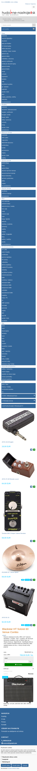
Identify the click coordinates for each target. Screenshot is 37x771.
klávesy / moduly (6, 387)
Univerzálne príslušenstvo (8, 366)
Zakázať (25, 765)
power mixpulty (6, 252)
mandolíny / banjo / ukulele (9, 51)
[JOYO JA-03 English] (18, 425)
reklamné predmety (7, 379)
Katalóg (3, 716)
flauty (3, 165)
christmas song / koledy (8, 364)
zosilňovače (5, 254)
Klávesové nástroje (7, 132)
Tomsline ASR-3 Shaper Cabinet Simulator (14, 533)
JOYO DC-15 (5, 617)
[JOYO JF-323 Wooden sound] (18, 465)
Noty (3, 323)
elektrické (4, 36)
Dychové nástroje (6, 160)
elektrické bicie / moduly (8, 206)
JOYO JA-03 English (7, 442)
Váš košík (18, 29)
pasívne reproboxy (6, 257)
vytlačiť (4, 635)
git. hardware (5, 86)
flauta (3, 341)
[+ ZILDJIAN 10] (34, 580)
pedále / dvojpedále (7, 234)
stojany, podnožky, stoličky (9, 97)
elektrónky (4, 99)
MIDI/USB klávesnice (7, 142)
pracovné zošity (6, 361)
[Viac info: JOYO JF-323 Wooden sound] (31, 487)
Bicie (3, 198)
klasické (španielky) (7, 38)
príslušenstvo (5, 130)
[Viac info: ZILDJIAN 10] (31, 580)
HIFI (3, 313)
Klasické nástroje (6, 188)
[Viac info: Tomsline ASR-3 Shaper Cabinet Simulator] (31, 541)
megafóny (4, 295)
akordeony (4, 191)
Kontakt (3, 724)
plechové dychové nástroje (9, 170)
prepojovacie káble (6, 287)
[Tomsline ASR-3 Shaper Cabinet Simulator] (12, 511)
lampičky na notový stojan (8, 374)
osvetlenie (4, 320)
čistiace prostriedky (7, 376)
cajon (3, 216)
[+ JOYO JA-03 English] (34, 450)
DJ (2, 300)
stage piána (5, 140)
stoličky (4, 158)
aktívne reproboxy (6, 264)
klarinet (4, 356)
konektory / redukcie (7, 280)
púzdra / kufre (5, 92)
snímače (4, 74)
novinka (27, 579)
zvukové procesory (7, 275)
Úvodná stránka (7, 19)
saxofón (4, 343)
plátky (3, 180)
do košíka (19, 664)
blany (3, 236)
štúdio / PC (5, 297)
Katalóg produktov (17, 19)
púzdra (3, 242)
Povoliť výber (16, 765)
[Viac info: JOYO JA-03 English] (31, 450)
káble (3, 277)
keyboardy (4, 135)
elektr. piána (5, 137)
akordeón (4, 333)
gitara (3, 325)
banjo (3, 348)
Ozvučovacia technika (7, 247)
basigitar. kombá (6, 114)
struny (3, 71)
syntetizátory (5, 145)
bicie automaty (5, 201)
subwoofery (5, 262)
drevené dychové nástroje (8, 173)
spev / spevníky (6, 351)
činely (3, 211)
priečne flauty (5, 163)
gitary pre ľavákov (6, 43)
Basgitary (4, 104)
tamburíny (4, 226)
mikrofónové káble (6, 285)
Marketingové (6, 762)
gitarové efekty (6, 56)
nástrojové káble (6, 282)
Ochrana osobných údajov (13, 768)
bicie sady (4, 209)
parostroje (4, 308)
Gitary (3, 33)
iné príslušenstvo (6, 102)
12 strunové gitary (6, 46)
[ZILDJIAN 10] (18, 557)
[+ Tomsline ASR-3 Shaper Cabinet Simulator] (34, 541)
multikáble (4, 290)
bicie (3, 338)
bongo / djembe (6, 219)
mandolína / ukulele (7, 346)
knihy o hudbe (5, 359)
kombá (3, 147)
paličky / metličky (6, 239)
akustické (4, 41)
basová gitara (5, 331)
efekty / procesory (6, 119)
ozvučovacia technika (7, 389)
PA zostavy (5, 259)
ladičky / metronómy (7, 369)
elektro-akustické (6, 48)
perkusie (4, 221)
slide (3, 81)
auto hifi (4, 315)
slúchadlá (4, 305)
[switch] (1, 756)
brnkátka (4, 79)
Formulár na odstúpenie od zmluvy (12, 731)
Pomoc (3, 722)
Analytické (5, 759)
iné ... (3, 392)
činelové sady (5, 214)
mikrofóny (4, 270)
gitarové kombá (6, 66)
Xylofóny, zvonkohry (7, 224)
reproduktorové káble (7, 292)
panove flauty (5, 168)
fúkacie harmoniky (6, 175)
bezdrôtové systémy (7, 84)
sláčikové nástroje (6, 193)
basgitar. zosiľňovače (7, 112)
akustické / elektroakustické (9, 109)
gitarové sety (5, 53)
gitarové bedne (5, 69)
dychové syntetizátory (7, 178)
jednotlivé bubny (6, 203)
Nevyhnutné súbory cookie (9, 757)
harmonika (4, 353)
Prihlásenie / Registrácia (30, 3)
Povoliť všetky (6, 765)
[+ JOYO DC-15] (34, 625)
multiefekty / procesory (8, 58)
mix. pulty (4, 249)
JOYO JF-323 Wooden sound (10, 479)
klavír (3, 328)
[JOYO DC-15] (18, 599)
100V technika (5, 303)
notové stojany (5, 371)
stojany (4, 153)
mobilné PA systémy (7, 267)
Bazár (3, 381)
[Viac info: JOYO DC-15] (31, 625)
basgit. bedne (5, 117)
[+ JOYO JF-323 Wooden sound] (34, 487)
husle (3, 336)
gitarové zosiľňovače (7, 61)
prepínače (4, 89)
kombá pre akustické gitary (9, 63)
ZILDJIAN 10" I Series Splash (10, 572)
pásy (3, 94)
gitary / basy (5, 384)
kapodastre (5, 76)
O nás (3, 719)
